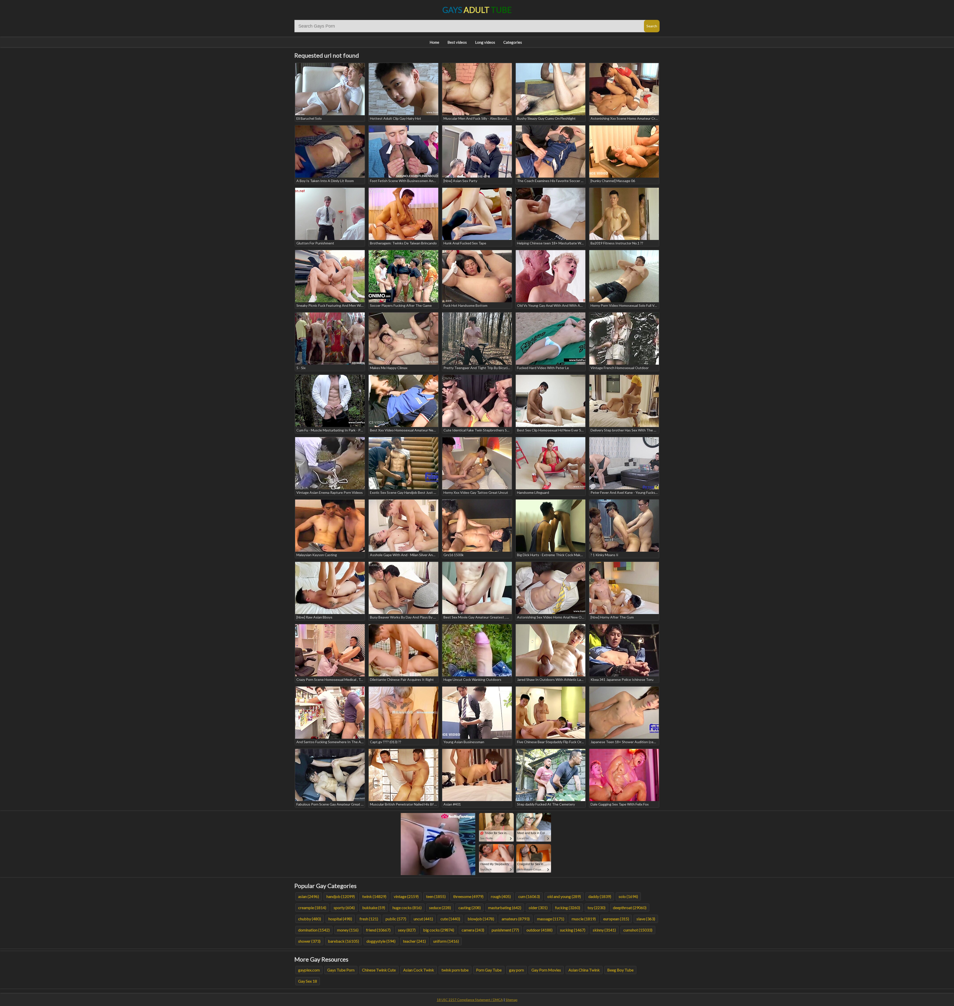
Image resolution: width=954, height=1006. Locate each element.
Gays (477, 10)
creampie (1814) (312, 907)
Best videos (457, 42)
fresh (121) (368, 918)
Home (434, 42)
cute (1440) (450, 918)
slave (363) (645, 918)
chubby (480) (309, 918)
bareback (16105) (343, 941)
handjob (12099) (340, 896)
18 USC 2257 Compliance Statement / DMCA (470, 1000)
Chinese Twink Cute (379, 969)
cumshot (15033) (637, 930)
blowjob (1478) (481, 918)
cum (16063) (529, 896)
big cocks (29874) (438, 930)
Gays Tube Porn (341, 969)
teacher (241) (414, 941)
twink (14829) (374, 896)
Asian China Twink (584, 969)
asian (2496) (308, 896)
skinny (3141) (604, 930)
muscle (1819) (584, 918)
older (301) (538, 907)
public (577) (396, 918)
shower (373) (309, 941)
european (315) (616, 918)
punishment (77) (505, 930)
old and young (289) (564, 896)
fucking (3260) (567, 907)
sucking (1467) (572, 930)
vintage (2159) (406, 896)
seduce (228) (440, 907)
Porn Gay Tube (489, 969)
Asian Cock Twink (418, 969)
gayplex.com (309, 969)
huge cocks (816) (407, 907)
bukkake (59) (373, 907)
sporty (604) (344, 907)
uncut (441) (423, 918)
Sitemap (511, 1000)
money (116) (347, 930)
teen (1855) (436, 896)
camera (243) (473, 930)
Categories (512, 42)
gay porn (516, 969)
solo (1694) (628, 896)
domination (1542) (314, 930)
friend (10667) (378, 930)
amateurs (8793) (516, 918)
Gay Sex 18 (307, 981)
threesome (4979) (468, 896)
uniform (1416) (446, 941)
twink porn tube (455, 969)
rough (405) (501, 896)
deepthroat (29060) (629, 907)
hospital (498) (340, 918)
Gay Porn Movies (546, 969)
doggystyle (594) (381, 941)
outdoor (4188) (539, 930)
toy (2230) (596, 907)
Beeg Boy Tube (620, 969)
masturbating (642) (504, 907)
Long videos (485, 42)
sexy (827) (407, 930)
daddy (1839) (599, 896)
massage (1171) (550, 918)
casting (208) (469, 907)
